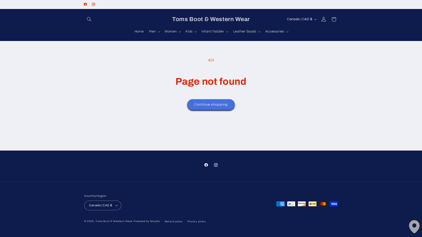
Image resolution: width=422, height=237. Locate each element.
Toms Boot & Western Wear (114, 221)
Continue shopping (211, 104)
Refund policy (174, 221)
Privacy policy (196, 221)
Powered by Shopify (146, 221)
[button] (89, 19)
